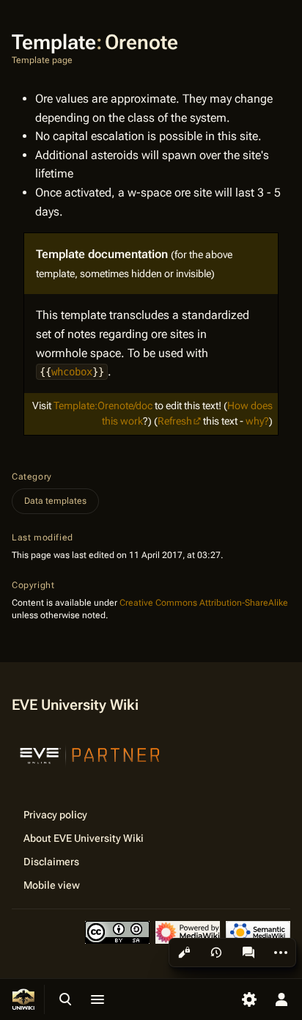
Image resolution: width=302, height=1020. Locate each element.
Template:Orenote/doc (103, 405)
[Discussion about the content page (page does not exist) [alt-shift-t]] (248, 952)
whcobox (71, 372)
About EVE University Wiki (83, 838)
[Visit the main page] (23, 999)
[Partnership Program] (90, 754)
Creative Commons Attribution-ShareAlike (203, 603)
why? (257, 421)
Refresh (175, 421)
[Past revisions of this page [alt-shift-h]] (216, 952)
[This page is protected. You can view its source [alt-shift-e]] (184, 952)
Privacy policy (55, 815)
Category (32, 477)
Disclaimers (51, 861)
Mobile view (51, 885)
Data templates (55, 501)
